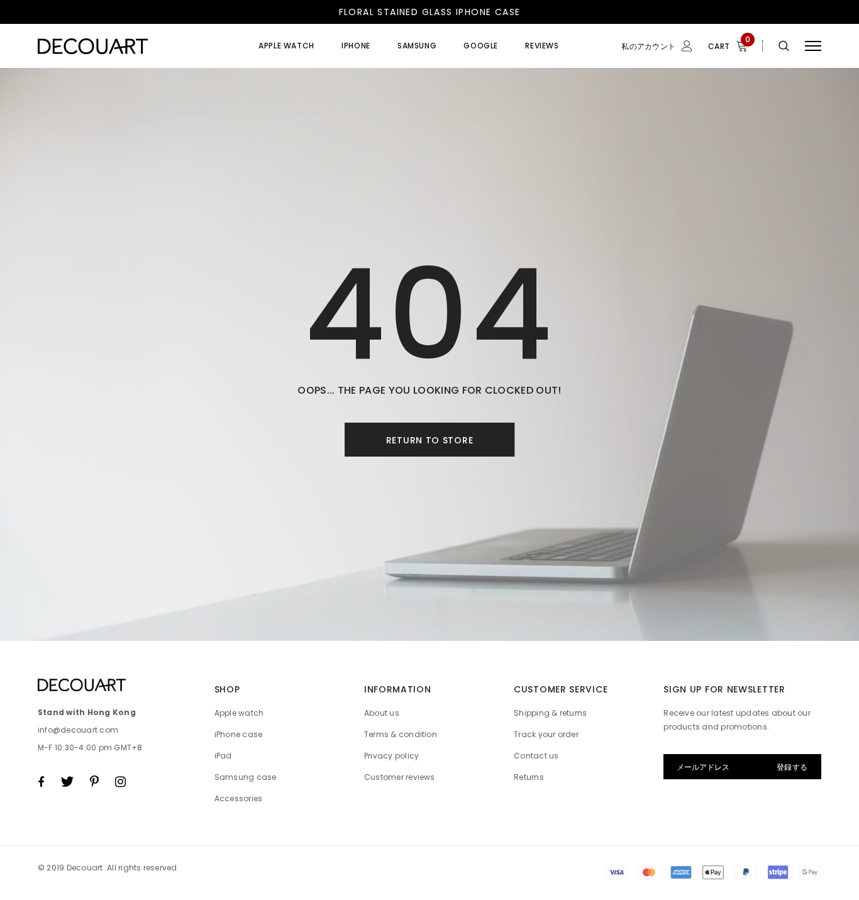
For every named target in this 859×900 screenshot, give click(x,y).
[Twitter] (67, 781)
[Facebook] (41, 781)
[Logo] (133, 46)
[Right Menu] (813, 46)
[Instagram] (120, 781)
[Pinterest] (94, 781)
